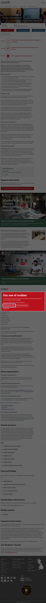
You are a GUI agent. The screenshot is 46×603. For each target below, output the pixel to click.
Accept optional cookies (9, 305)
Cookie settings (6, 308)
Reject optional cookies (22, 305)
